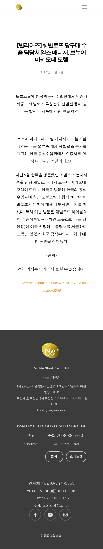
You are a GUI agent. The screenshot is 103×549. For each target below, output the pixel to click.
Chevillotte (30, 444)
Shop (31, 435)
